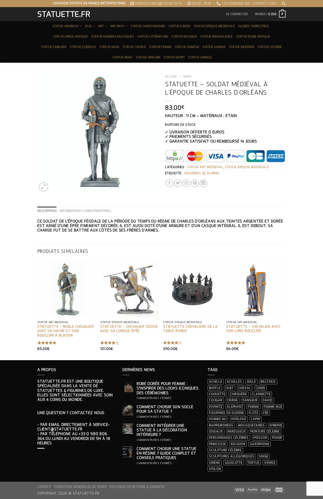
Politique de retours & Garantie (137, 487)
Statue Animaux (65, 26)
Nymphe (276, 425)
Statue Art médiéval (205, 167)
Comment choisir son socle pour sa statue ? (165, 409)
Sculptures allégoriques (231, 456)
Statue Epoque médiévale (214, 26)
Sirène (214, 463)
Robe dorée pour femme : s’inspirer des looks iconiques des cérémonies (168, 388)
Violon (215, 469)
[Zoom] (43, 187)
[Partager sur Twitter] (178, 183)
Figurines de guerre (201, 173)
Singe (263, 456)
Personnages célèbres (229, 438)
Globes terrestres (253, 26)
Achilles (234, 382)
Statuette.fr (63, 14)
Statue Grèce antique (70, 37)
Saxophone (259, 444)
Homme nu (218, 419)
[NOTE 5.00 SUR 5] (47, 342)
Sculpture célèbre (225, 450)
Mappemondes (221, 425)
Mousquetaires (251, 425)
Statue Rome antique (253, 37)
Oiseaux (216, 431)
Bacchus (268, 382)
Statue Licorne (270, 47)
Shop (187, 76)
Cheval (244, 388)
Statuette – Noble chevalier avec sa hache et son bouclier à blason (65, 331)
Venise (269, 463)
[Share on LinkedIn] (203, 183)
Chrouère (238, 394)
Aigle (251, 382)
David (267, 400)
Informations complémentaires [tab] (85, 211)
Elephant (235, 407)
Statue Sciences (83, 47)
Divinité (215, 407)
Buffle (215, 388)
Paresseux (236, 431)
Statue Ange (109, 47)
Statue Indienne (241, 47)
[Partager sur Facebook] (169, 183)
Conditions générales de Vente (80, 487)
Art (101, 26)
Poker (277, 438)
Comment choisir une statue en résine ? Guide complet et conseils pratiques (166, 453)
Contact (44, 487)
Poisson (260, 438)
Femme (253, 407)
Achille (215, 382)
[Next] (284, 309)
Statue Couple (134, 47)
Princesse (217, 444)
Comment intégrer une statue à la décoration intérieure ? (162, 430)
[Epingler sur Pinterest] (195, 183)
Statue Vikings (200, 57)
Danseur (250, 400)
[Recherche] (284, 3)
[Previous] (37, 309)
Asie (88, 26)
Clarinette (261, 394)
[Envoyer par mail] (186, 183)
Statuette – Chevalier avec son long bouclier (253, 329)
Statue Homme (214, 47)
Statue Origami (148, 57)
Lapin (255, 419)
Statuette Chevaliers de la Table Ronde (190, 329)
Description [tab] (47, 211)
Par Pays (117, 26)
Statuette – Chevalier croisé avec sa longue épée (129, 329)
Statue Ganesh (187, 47)
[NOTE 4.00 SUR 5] (109, 342)
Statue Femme (160, 47)
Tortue (253, 463)
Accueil (171, 76)
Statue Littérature (152, 37)
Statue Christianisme (148, 26)
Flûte (253, 413)
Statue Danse (180, 26)
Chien (260, 388)
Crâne (232, 400)
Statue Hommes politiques (112, 37)
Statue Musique (184, 37)
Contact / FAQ (264, 3)
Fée (266, 413)
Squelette (234, 463)
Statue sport (174, 57)
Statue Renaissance (216, 37)
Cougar (216, 400)
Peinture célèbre (265, 431)
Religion (238, 444)
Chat (229, 388)
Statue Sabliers (54, 47)
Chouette (217, 394)
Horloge (238, 419)
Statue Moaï (123, 57)
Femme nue (273, 407)
